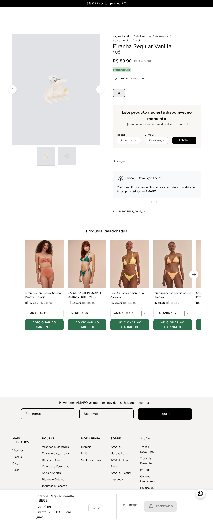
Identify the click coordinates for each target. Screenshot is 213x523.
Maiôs (85, 453)
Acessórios (161, 36)
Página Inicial (121, 36)
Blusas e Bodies (52, 460)
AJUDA (145, 438)
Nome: (121, 135)
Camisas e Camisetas (55, 466)
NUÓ (116, 52)
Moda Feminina (142, 36)
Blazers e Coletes (53, 479)
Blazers (17, 457)
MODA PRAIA (90, 438)
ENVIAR (184, 140)
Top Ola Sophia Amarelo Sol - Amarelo (128, 295)
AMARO (116, 447)
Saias (15, 470)
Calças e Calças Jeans (56, 453)
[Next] (100, 89)
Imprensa (117, 479)
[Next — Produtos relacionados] (193, 274)
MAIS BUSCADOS (20, 440)
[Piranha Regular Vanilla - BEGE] (46, 156)
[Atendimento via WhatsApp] (200, 493)
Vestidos (18, 450)
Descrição (119, 161)
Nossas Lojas (119, 453)
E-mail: (149, 135)
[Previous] (12, 89)
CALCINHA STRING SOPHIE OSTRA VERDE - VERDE (85, 295)
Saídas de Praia (91, 460)
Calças (16, 464)
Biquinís (86, 447)
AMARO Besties (121, 473)
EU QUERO (165, 414)
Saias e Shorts (51, 473)
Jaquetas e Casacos (54, 486)
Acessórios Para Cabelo (127, 41)
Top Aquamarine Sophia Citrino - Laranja (172, 295)
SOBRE (116, 438)
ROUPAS (48, 438)
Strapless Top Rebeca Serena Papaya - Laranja (43, 295)
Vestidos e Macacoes (55, 447)
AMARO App (119, 460)
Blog (114, 466)
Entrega (145, 470)
